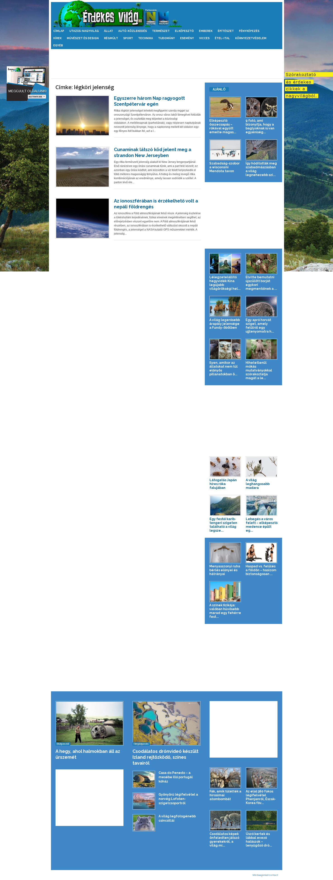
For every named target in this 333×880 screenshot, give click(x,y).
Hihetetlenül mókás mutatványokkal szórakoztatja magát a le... (259, 370)
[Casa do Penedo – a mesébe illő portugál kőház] (144, 779)
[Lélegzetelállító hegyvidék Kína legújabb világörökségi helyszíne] (225, 263)
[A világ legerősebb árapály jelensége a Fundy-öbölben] (225, 306)
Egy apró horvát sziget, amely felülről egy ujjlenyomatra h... (260, 325)
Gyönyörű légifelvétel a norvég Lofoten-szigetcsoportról (178, 799)
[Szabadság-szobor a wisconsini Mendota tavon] (225, 149)
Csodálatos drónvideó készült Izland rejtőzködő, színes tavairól (165, 757)
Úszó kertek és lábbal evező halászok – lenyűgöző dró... (259, 839)
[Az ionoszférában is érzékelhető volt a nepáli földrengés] (82, 218)
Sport (128, 38)
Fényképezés (249, 31)
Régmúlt (111, 38)
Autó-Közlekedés (132, 31)
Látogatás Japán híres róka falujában (223, 484)
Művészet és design (83, 38)
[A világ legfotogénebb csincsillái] (144, 822)
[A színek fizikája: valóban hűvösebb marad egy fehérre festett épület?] (225, 591)
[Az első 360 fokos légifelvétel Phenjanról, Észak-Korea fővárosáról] (262, 777)
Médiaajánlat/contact (265, 875)
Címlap (58, 31)
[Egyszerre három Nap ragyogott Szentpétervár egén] (82, 115)
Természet (161, 31)
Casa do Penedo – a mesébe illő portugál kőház (176, 777)
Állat (108, 31)
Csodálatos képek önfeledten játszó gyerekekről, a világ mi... (224, 839)
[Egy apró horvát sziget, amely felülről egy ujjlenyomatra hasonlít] (262, 306)
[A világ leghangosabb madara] (262, 466)
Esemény (187, 38)
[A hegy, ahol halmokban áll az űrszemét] (90, 723)
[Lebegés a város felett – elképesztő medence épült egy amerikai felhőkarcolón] (262, 505)
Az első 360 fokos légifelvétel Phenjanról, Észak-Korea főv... (261, 797)
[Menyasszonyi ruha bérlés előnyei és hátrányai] (225, 552)
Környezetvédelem (250, 38)
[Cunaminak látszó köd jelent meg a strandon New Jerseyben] (82, 167)
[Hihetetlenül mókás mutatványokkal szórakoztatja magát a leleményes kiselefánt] (262, 349)
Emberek (205, 31)
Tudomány (166, 38)
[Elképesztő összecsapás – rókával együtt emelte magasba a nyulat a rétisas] (225, 107)
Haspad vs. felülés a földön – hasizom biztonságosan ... (261, 570)
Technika (145, 38)
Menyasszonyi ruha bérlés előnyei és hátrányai (224, 570)
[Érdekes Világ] (166, 13)
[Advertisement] (166, 64)
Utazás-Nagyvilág (84, 31)
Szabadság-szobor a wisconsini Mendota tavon (224, 167)
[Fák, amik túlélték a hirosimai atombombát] (225, 777)
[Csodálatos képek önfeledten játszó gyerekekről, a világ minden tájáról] (225, 820)
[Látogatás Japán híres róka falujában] (225, 466)
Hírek (57, 38)
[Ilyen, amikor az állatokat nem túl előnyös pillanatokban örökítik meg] (225, 349)
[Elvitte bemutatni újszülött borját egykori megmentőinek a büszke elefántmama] (262, 263)
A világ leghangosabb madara (258, 484)
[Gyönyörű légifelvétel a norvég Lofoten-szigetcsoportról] (144, 801)
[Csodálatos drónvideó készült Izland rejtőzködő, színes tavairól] (167, 723)
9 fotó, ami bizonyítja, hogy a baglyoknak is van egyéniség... (260, 126)
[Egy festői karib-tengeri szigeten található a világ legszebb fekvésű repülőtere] (225, 505)
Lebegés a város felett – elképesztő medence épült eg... (262, 524)
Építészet (226, 31)
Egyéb (58, 45)
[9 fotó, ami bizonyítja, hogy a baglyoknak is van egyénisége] (262, 107)
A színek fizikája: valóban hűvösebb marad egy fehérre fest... (225, 610)
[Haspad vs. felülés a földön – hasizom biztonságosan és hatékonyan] (262, 552)
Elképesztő (184, 31)
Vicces (204, 38)
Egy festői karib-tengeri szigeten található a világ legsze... (223, 524)
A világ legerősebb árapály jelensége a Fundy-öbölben (224, 323)
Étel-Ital (222, 38)
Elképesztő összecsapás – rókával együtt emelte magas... (222, 126)
